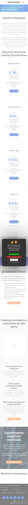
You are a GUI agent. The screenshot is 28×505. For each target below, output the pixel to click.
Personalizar (14, 260)
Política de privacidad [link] (14, 262)
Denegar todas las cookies (14, 257)
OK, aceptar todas (14, 254)
